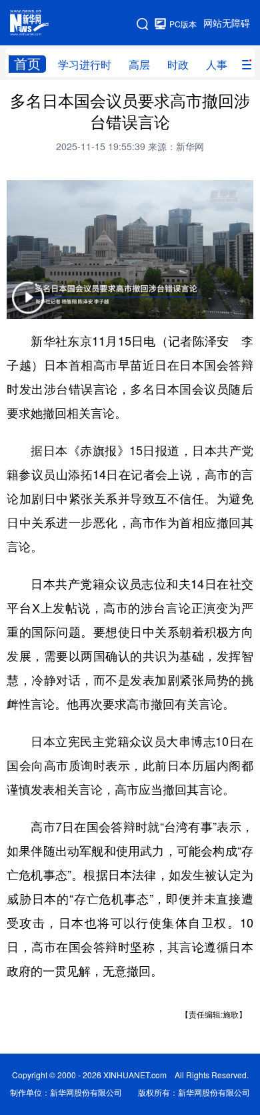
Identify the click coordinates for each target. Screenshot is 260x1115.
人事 (216, 64)
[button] (28, 306)
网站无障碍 (226, 23)
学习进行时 (84, 64)
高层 (139, 64)
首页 (27, 64)
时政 (178, 64)
